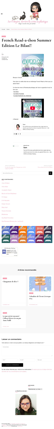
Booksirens (5, 214)
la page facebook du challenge (22, 96)
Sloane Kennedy (6, 211)
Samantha (8, 250)
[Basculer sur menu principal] (1, 13)
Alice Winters (5, 183)
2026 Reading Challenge (9, 248)
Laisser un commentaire (6, 59)
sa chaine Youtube (19, 94)
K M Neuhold (5, 200)
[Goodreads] (16, 134)
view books (15, 255)
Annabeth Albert (6, 190)
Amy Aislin (5, 186)
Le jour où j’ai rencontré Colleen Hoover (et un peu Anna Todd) (12, 318)
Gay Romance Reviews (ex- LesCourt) (12, 221)
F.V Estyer (4, 197)
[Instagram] (14, 134)
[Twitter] (18, 134)
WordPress (19, 426)
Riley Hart (4, 207)
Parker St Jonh (6, 204)
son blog (16, 91)
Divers (3, 36)
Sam (3, 54)
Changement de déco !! (10, 282)
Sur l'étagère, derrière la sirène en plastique (13, 424)
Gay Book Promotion (7, 218)
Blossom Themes (7, 426)
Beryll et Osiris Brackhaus (9, 193)
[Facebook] (20, 134)
